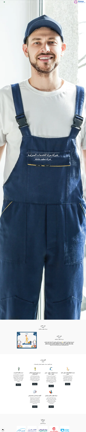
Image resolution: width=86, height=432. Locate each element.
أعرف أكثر (67, 384)
